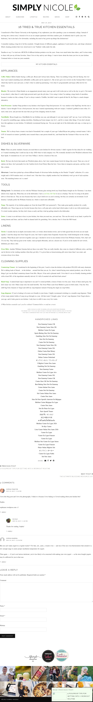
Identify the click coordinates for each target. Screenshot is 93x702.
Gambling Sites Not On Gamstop (46, 336)
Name (2, 606)
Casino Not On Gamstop (46, 342)
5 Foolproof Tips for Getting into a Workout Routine (25, 467)
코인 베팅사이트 (46, 417)
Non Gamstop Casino (46, 369)
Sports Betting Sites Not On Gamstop (46, 333)
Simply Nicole (12, 699)
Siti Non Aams (46, 456)
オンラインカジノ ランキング (46, 360)
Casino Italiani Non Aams (46, 387)
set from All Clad (49, 194)
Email (2, 616)
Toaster (3, 131)
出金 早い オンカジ (46, 414)
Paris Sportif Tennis (46, 411)
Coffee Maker (6, 76)
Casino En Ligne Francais (46, 435)
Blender (3, 91)
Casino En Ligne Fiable (46, 453)
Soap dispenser (6, 293)
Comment (3, 580)
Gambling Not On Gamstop (46, 366)
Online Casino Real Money (46, 351)
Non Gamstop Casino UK (46, 348)
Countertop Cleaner (8, 267)
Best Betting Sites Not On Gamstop (46, 384)
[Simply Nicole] (46, 7)
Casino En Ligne (46, 432)
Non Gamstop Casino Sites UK (46, 327)
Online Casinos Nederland (46, 357)
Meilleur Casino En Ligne (46, 330)
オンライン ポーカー (46, 450)
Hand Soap (5, 281)
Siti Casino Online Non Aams (46, 393)
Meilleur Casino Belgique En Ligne (46, 402)
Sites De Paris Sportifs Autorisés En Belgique (46, 399)
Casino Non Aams (46, 396)
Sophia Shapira (11, 538)
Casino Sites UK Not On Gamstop (47, 381)
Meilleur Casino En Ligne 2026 (46, 423)
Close (91, 689)
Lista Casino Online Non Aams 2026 (46, 429)
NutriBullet (5, 117)
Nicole (15, 519)
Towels (3, 231)
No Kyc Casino (46, 426)
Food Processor (6, 105)
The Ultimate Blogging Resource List (76, 475)
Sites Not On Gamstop (46, 339)
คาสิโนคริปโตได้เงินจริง (46, 420)
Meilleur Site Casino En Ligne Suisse (46, 441)
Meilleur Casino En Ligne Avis (46, 372)
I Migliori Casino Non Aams (46, 363)
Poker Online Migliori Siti (46, 447)
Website (2, 625)
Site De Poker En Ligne (46, 408)
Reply (4, 512)
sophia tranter (12, 489)
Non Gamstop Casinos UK (46, 324)
